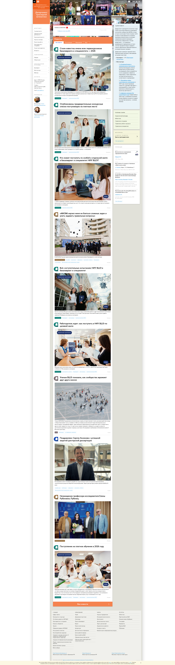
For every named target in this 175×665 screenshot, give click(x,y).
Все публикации (119, 201)
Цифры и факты (56, 614)
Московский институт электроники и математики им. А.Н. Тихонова (41, 6)
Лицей (76, 614)
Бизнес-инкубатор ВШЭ (80, 635)
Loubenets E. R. (118, 194)
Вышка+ (76, 623)
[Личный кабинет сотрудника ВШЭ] (137, 1)
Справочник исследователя (121, 126)
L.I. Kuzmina (117, 167)
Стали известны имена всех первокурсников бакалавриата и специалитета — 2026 (81, 49)
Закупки (54, 626)
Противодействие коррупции (59, 632)
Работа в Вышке (56, 647)
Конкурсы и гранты (101, 628)
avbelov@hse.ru (40, 90)
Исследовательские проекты (103, 617)
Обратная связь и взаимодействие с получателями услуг (83, 640)
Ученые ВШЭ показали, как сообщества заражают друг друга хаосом (83, 378)
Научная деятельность (39, 37)
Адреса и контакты (66, 660)
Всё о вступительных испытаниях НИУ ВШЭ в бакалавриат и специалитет (81, 269)
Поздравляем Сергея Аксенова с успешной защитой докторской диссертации (80, 439)
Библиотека (118, 118)
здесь (110, 662)
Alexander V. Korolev (127, 179)
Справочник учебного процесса (122, 123)
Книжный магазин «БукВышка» (125, 619)
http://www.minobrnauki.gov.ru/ (60, 653)
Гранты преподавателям (122, 137)
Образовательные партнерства (82, 637)
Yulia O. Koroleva (119, 179)
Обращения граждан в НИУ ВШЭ (60, 628)
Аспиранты (36, 50)
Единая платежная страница (59, 645)
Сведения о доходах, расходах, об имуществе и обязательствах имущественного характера (61, 636)
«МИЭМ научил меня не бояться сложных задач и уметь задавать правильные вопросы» (83, 214)
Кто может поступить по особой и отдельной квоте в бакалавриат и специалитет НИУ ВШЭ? (84, 159)
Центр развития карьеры (80, 632)
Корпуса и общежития (58, 623)
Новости (58, 39)
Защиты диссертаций (101, 623)
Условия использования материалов (77, 660)
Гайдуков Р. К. (118, 156)
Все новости (82, 604)
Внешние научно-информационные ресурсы (106, 630)
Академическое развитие (102, 626)
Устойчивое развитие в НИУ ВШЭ (60, 619)
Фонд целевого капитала (58, 630)
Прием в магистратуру (80, 626)
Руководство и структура (58, 617)
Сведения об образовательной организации (63, 639)
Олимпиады (77, 619)
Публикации (118, 147)
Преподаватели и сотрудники (38, 45)
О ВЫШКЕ (55, 612)
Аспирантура (78, 628)
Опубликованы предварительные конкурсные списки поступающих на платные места (81, 105)
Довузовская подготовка (80, 617)
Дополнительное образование (82, 630)
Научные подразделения (102, 614)
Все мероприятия (119, 141)
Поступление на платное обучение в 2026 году (82, 546)
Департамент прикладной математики (41, 14)
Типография (121, 621)
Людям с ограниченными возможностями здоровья (62, 642)
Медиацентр (122, 623)
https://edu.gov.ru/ (86, 653)
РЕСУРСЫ (121, 612)
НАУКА (99, 612)
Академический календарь (121, 116)
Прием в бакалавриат (80, 621)
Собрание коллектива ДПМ (64, 31)
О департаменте (38, 31)
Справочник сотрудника (121, 121)
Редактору (138, 660)
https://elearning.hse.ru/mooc (118, 653)
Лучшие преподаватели (39, 48)
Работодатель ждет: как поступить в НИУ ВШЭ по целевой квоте (83, 324)
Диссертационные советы (103, 621)
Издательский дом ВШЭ (124, 617)
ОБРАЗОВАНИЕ (79, 612)
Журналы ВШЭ (122, 626)
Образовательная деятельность (38, 34)
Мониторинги (100, 619)
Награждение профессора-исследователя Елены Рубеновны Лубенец (82, 497)
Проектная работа (38, 42)
